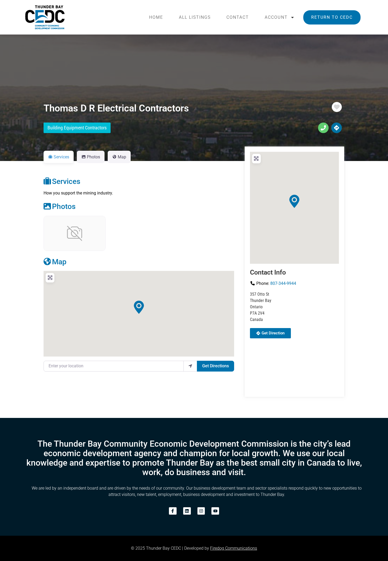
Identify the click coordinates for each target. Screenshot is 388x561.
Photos (63, 206)
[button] (138, 307)
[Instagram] (201, 511)
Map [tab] (122, 156)
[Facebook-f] (173, 511)
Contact (237, 17)
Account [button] (276, 17)
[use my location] (190, 366)
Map (59, 261)
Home (156, 17)
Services (66, 181)
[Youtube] (215, 511)
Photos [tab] (93, 156)
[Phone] (323, 128)
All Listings (195, 17)
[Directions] (336, 128)
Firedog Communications (233, 548)
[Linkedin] (187, 511)
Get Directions (215, 365)
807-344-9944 (283, 283)
